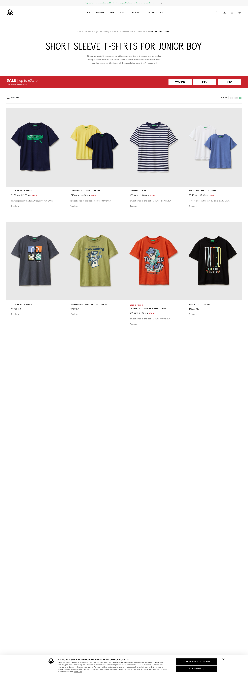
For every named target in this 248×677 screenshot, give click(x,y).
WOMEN (100, 12)
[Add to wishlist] (10, 111)
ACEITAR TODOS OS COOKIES (196, 662)
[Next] (162, 3)
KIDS (122, 12)
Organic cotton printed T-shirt (88, 304)
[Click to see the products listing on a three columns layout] (240, 97)
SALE (88, 12)
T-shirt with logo (21, 190)
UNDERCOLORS (155, 12)
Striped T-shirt (138, 190)
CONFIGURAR (195, 669)
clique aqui (78, 672)
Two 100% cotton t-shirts (85, 190)
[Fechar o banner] (223, 659)
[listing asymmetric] (231, 97)
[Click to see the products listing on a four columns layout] (236, 97)
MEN (112, 12)
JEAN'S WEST (136, 12)
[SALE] (124, 82)
